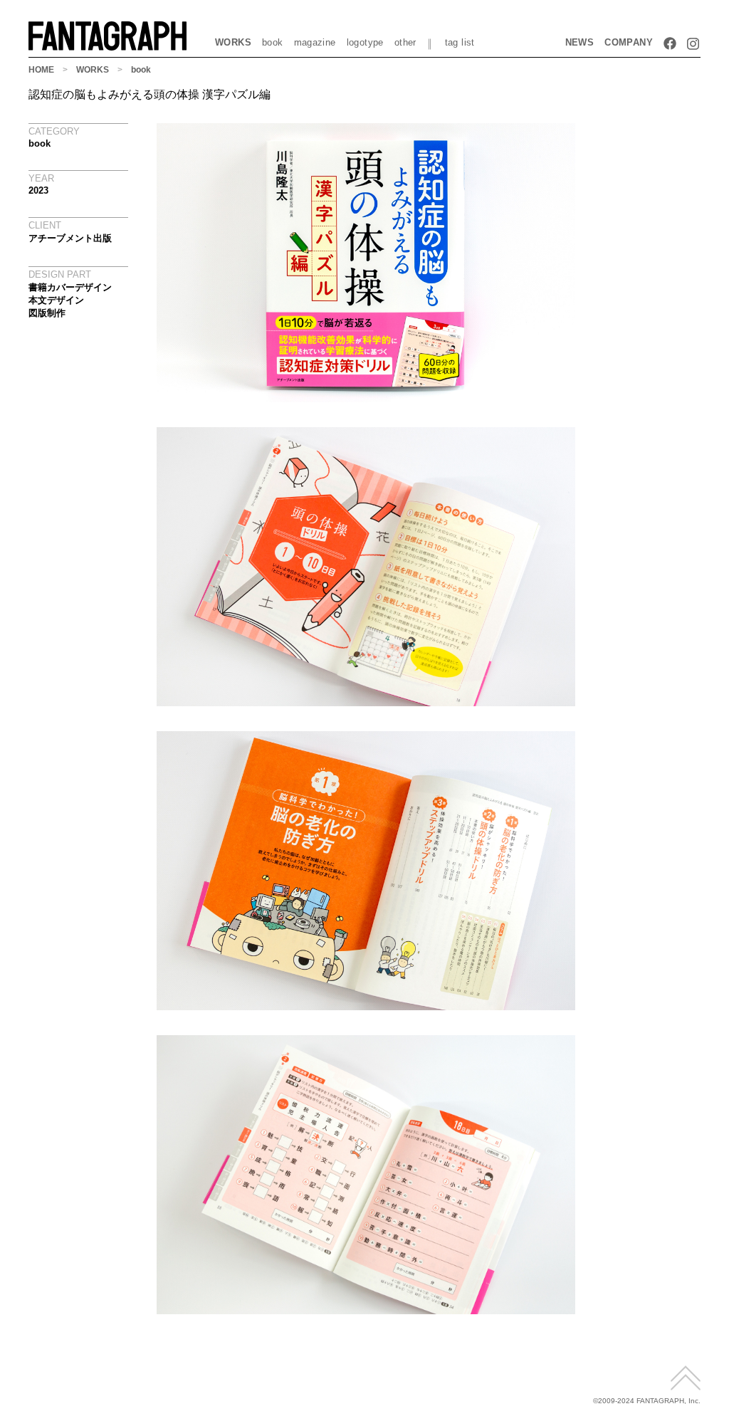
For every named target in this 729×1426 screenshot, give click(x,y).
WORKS (233, 42)
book (272, 42)
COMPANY (628, 42)
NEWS (579, 42)
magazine (315, 42)
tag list (460, 42)
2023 (38, 190)
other (405, 42)
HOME (41, 70)
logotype (365, 42)
